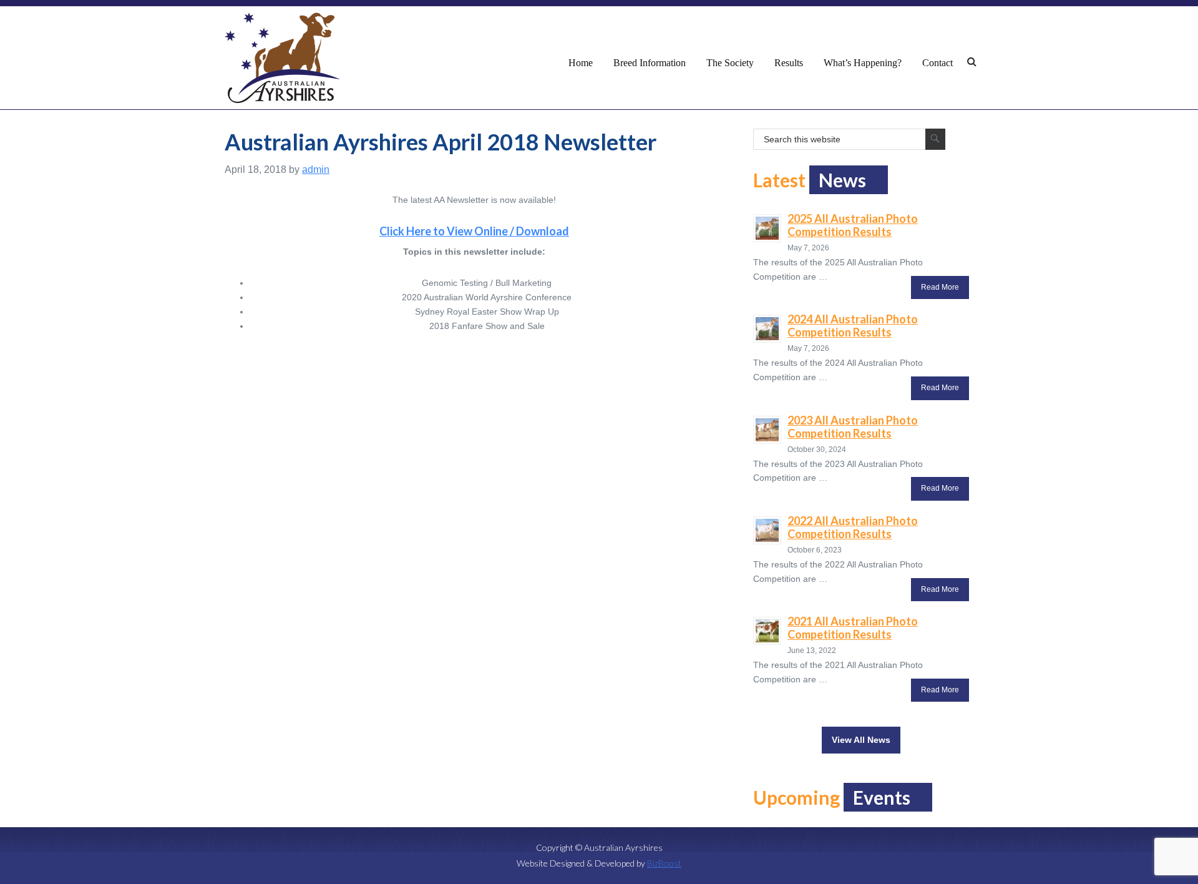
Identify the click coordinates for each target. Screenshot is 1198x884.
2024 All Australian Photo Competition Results (852, 325)
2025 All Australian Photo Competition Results (852, 225)
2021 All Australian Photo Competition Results (852, 627)
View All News (861, 740)
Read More (940, 287)
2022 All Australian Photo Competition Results (852, 527)
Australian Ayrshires (282, 57)
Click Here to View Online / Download (474, 231)
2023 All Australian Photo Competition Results (852, 426)
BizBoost (664, 863)
